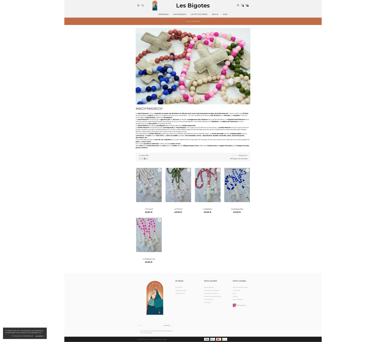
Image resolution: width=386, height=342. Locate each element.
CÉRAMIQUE (163, 14)
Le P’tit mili (178, 209)
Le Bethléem (207, 209)
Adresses (235, 296)
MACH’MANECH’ (179, 14)
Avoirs (234, 293)
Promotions (178, 287)
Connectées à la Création (211, 293)
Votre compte (239, 281)
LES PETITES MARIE (199, 14)
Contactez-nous (208, 299)
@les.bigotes (241, 305)
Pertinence (242, 155)
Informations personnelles (240, 287)
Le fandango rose (149, 259)
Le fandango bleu (237, 209)
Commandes (236, 290)
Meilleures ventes (180, 293)
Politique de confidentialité (22, 336)
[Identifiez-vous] (238, 5)
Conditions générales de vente (212, 296)
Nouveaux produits (180, 290)
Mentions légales (209, 287)
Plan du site (207, 302)
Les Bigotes (193, 5)
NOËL (225, 14)
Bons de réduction (238, 299)
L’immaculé (149, 209)
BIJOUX (215, 14)
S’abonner (166, 325)
